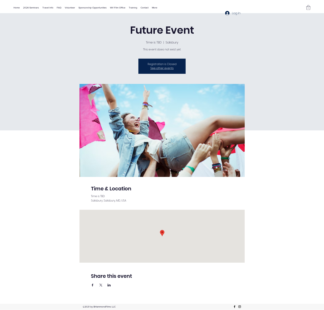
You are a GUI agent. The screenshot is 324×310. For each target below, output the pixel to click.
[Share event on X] (100, 285)
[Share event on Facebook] (92, 285)
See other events (162, 68)
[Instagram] (239, 306)
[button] (308, 7)
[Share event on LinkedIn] (109, 285)
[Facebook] (234, 306)
